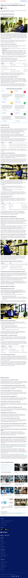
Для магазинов (3, 552)
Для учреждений (3, 553)
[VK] (12, 576)
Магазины (16, 90)
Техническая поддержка (4, 562)
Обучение (2, 564)
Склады (3, 90)
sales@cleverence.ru (3, 523)
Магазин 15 (2, 541)
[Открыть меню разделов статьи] (26, 1)
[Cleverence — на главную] (3, 1)
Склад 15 (2, 539)
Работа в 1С (7, 3)
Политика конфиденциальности (11, 574)
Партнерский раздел (3, 565)
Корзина (2, 568)
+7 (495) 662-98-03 (7, 522)
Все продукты (2, 547)
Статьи (4, 3)
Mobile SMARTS (3, 546)
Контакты (2, 570)
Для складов (2, 551)
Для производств (3, 556)
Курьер (2, 544)
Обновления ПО (3, 563)
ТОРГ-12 (15, 79)
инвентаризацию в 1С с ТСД (15, 450)
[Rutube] (14, 576)
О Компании (2, 569)
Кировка (2, 545)
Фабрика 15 (2, 540)
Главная (2, 3)
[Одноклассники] (18, 576)
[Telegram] (16, 576)
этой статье (21, 228)
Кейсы (1, 557)
